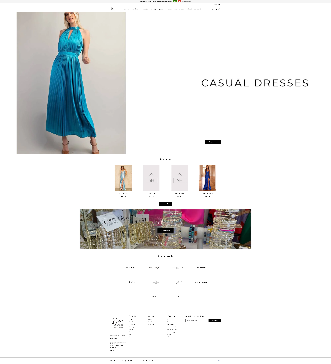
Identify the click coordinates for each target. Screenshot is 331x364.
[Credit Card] (219, 361)
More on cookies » (186, 1)
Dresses (131, 319)
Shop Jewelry (165, 230)
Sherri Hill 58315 (151, 193)
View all (165, 204)
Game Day (169, 9)
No (179, 1)
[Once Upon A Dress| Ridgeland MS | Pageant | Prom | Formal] (112, 9)
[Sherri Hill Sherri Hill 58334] (123, 178)
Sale (175, 9)
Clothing (131, 327)
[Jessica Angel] (156, 282)
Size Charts (132, 322)
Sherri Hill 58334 (123, 193)
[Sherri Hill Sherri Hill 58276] (208, 178)
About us (169, 319)
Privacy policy (170, 324)
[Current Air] (177, 268)
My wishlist (151, 324)
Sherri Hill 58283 (179, 193)
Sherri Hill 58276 (208, 193)
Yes (175, 1)
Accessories (132, 324)
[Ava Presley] (153, 268)
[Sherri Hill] (153, 297)
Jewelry (131, 329)
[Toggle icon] (213, 9)
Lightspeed (150, 361)
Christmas (182, 9)
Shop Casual (213, 142)
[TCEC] (177, 297)
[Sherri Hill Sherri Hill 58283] (179, 178)
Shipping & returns (172, 329)
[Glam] (132, 282)
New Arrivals (197, 9)
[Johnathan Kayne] (179, 282)
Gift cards (189, 9)
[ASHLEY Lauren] (129, 268)
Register (150, 319)
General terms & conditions (174, 322)
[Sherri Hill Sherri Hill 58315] (151, 178)
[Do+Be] (201, 268)
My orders (150, 322)
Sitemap (169, 334)
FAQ (168, 337)
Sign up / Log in (217, 4)
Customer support (172, 332)
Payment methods (171, 327)
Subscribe (214, 320)
